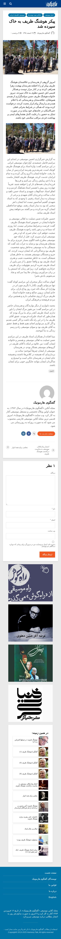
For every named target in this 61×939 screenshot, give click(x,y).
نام (53, 509)
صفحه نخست (50, 873)
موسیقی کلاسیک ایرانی (17, 15)
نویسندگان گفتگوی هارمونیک (44, 879)
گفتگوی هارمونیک (43, 33)
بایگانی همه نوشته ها (34, 15)
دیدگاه (53, 473)
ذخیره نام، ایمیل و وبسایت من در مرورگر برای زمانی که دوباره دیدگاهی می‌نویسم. (32, 545)
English (52, 897)
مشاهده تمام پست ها (46, 434)
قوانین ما (52, 885)
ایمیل (52, 520)
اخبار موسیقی (49, 15)
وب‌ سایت (51, 531)
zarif (52, 371)
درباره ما (52, 891)
